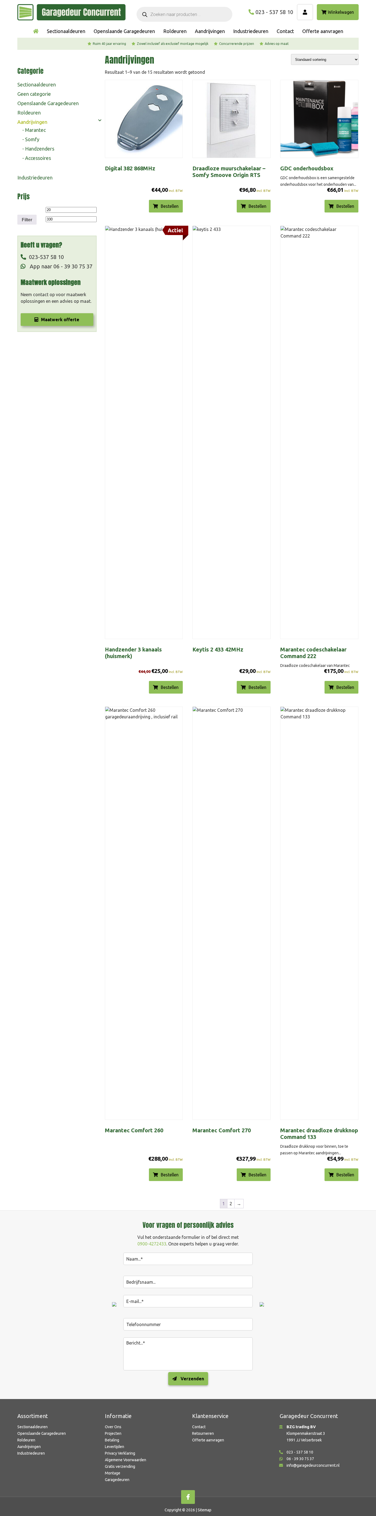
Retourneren (203, 1433)
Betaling (112, 1440)
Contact (199, 1427)
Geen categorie (34, 94)
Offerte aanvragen (208, 1440)
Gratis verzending (120, 1466)
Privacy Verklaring (120, 1453)
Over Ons (113, 1427)
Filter (27, 219)
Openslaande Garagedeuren (48, 103)
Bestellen (170, 206)
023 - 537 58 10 (274, 12)
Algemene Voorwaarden (125, 1460)
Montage (112, 1473)
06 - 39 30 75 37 (300, 1459)
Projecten (113, 1433)
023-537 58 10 (46, 257)
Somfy (32, 139)
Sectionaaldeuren (36, 84)
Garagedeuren (117, 1479)
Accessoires (38, 158)
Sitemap (204, 1510)
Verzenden (191, 1378)
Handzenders (39, 148)
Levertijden (114, 1446)
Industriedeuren (35, 177)
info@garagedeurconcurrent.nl (313, 1465)
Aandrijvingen (32, 122)
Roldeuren (29, 112)
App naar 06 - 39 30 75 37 (60, 266)
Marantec (35, 130)
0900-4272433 (151, 1243)
